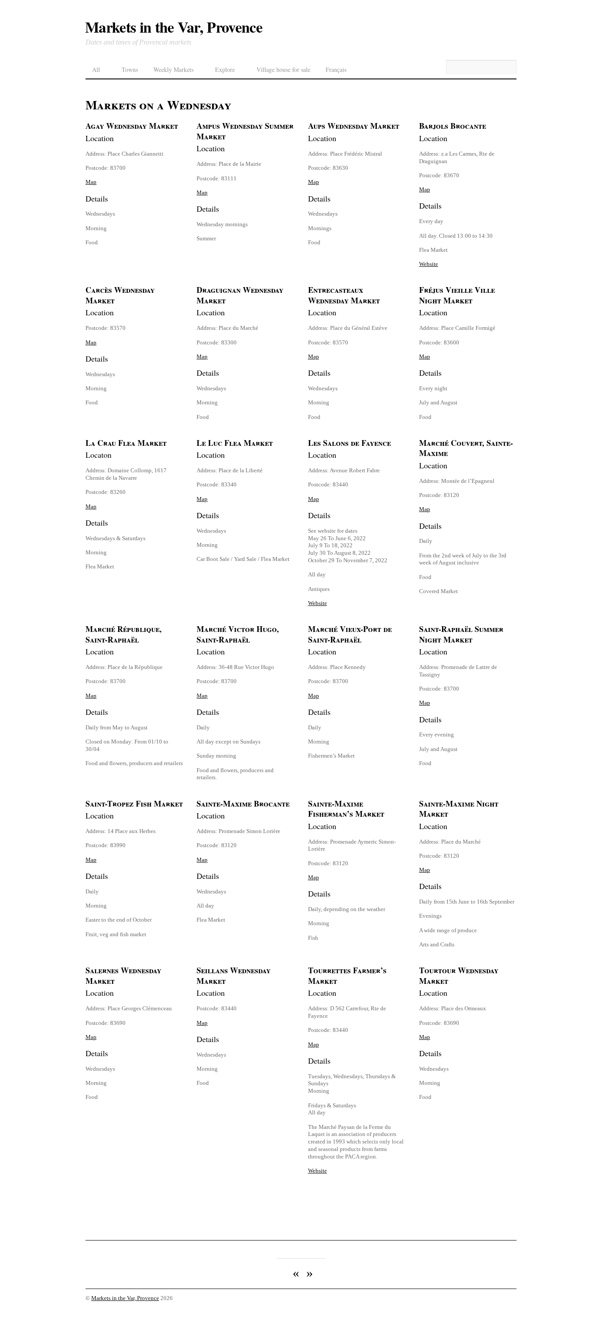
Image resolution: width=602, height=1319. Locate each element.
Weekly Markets (173, 69)
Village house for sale (283, 69)
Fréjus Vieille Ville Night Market (457, 295)
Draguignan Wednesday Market (240, 295)
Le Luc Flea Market (235, 442)
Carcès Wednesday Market (120, 295)
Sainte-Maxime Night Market (458, 809)
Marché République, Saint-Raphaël (123, 634)
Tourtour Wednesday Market (458, 975)
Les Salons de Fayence (349, 442)
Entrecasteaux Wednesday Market (344, 295)
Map (91, 182)
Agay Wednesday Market (131, 125)
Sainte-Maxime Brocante (243, 803)
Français (336, 69)
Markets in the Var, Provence (125, 1298)
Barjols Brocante (452, 125)
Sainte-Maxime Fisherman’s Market (346, 809)
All (96, 69)
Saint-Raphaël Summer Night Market (461, 634)
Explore (225, 69)
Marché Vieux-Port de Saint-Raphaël (350, 634)
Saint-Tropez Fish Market (134, 803)
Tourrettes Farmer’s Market (347, 975)
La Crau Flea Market (126, 442)
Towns (130, 69)
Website (428, 264)
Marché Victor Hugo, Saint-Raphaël (238, 634)
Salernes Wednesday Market (123, 975)
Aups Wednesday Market (353, 125)
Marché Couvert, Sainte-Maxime (466, 448)
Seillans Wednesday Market (234, 975)
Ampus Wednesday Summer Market (245, 131)
